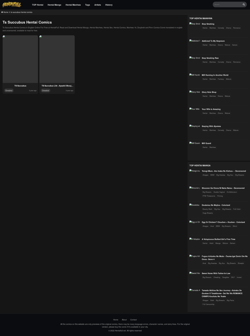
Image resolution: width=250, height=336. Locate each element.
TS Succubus (20, 85)
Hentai (205, 28)
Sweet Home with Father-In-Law (216, 273)
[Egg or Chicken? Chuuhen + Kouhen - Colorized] (194, 222)
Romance (236, 28)
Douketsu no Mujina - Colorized (216, 205)
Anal (212, 226)
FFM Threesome (209, 196)
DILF (233, 277)
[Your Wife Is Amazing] (194, 109)
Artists (97, 4)
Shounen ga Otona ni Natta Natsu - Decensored (223, 188)
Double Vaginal (219, 192)
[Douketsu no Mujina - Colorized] (194, 205)
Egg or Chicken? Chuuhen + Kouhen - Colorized (223, 222)
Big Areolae (220, 175)
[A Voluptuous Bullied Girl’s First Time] (194, 239)
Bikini (235, 226)
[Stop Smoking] (194, 23)
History (109, 4)
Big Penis (230, 300)
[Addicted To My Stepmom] (194, 40)
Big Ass (230, 175)
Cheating (217, 277)
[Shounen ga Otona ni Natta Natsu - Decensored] (194, 188)
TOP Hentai (37, 4)
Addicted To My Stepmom (213, 41)
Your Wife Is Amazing (211, 109)
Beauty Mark (207, 209)
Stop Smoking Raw (210, 58)
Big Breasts (239, 175)
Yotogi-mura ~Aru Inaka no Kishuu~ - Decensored (224, 171)
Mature (227, 45)
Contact (133, 319)
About (124, 319)
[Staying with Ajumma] (194, 126)
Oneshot (8, 90)
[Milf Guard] (194, 143)
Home (115, 319)
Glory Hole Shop (209, 92)
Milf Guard (206, 143)
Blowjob (241, 263)
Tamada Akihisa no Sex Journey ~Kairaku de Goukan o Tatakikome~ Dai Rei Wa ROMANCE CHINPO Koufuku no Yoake (222, 293)
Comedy (221, 28)
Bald (212, 300)
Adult (211, 243)
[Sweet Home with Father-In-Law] (194, 273)
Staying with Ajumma (211, 126)
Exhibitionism (232, 192)
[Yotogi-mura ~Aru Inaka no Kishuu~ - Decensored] (194, 170)
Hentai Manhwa (73, 4)
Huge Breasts (208, 213)
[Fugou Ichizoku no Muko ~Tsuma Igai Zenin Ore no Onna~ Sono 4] (194, 256)
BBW (212, 175)
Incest (239, 277)
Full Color (236, 209)
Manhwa (213, 28)
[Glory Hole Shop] (194, 92)
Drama (228, 28)
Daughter (225, 277)
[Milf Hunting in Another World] (194, 75)
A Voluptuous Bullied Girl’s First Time (218, 239)
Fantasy (221, 79)
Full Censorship (208, 304)
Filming (220, 196)
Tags (87, 4)
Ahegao (205, 175)
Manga (218, 243)
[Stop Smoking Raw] (194, 57)
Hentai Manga (54, 4)
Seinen (234, 45)
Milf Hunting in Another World (215, 75)
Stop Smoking (208, 24)
